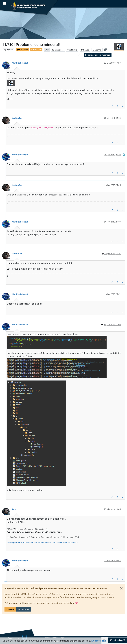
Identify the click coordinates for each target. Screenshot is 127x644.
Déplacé (9, 50)
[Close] (121, 588)
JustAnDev (17, 118)
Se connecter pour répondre (97, 55)
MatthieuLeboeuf (20, 63)
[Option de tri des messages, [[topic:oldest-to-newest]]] (78, 55)
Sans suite (37, 50)
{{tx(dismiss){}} (117, 640)
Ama (14, 509)
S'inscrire (10, 609)
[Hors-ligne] (7, 65)
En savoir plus (98, 640)
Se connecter (24, 609)
